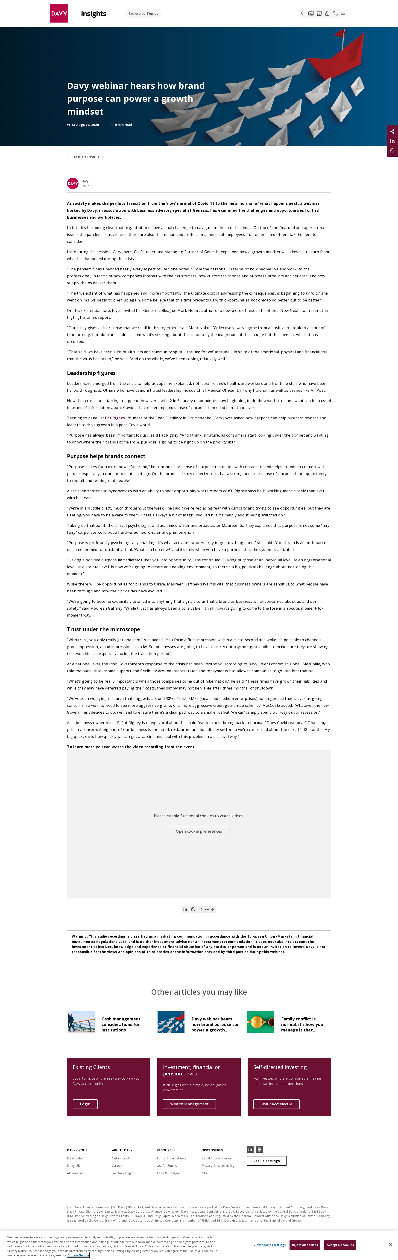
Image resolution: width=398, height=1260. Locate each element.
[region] (199, 1245)
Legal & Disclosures (216, 1158)
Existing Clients (91, 1066)
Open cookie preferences (199, 831)
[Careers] (319, 13)
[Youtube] (259, 1149)
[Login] (327, 13)
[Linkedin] (250, 1149)
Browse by (143, 13)
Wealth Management (189, 1103)
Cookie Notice (78, 1255)
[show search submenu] (303, 13)
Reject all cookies (305, 1245)
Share (205, 909)
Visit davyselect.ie (280, 1105)
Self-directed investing (280, 1066)
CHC (205, 1173)
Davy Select (76, 1159)
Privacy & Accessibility (218, 1165)
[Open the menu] (343, 13)
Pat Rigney (115, 417)
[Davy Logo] (59, 13)
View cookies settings (270, 1245)
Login (89, 1105)
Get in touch (121, 1158)
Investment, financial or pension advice (191, 1070)
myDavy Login (122, 1174)
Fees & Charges (169, 1173)
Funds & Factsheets (172, 1158)
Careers (117, 1165)
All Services (75, 1173)
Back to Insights (87, 157)
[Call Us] (335, 13)
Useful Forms (167, 1165)
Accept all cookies (340, 1245)
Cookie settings (266, 1161)
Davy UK (73, 1166)
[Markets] (311, 13)
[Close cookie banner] (391, 1245)
